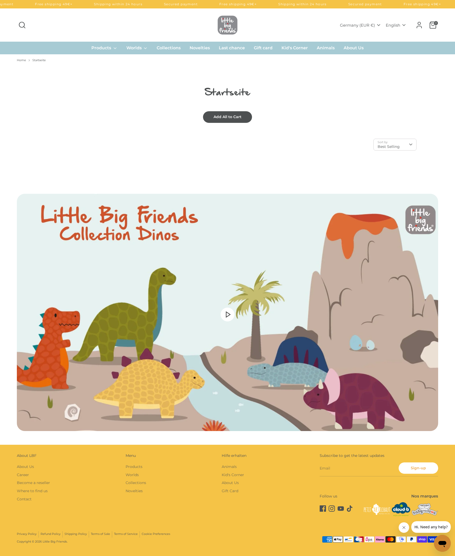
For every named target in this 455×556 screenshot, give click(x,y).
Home (21, 60)
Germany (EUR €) (357, 25)
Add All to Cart (227, 116)
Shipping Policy (76, 534)
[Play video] (227, 314)
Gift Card (230, 491)
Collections (169, 47)
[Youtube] (341, 508)
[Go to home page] (227, 24)
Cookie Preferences (156, 534)
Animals (326, 47)
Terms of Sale (100, 534)
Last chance (232, 47)
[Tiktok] (350, 508)
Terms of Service (126, 534)
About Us (354, 47)
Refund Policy (51, 534)
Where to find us (32, 491)
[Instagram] (332, 508)
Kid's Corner (294, 47)
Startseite (39, 60)
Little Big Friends (55, 541)
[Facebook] (323, 508)
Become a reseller (33, 482)
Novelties (200, 47)
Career (23, 474)
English (393, 25)
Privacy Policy (27, 534)
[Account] (419, 25)
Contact (24, 499)
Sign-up (418, 468)
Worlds (134, 47)
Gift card (263, 47)
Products (101, 47)
